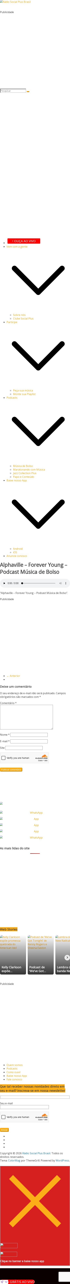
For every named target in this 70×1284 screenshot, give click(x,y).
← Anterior (13, 676)
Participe (12, 322)
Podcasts (12, 397)
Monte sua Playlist (24, 394)
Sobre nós (19, 315)
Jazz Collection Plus (24, 473)
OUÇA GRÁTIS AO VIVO (17, 1282)
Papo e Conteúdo (23, 477)
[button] (38, 311)
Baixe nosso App (17, 480)
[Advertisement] (35, 49)
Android (18, 548)
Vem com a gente (17, 246)
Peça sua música (23, 390)
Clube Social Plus (23, 318)
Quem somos (15, 1065)
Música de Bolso (23, 466)
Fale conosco (14, 1079)
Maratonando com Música (29, 469)
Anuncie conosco (17, 556)
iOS (15, 552)
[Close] (35, 1235)
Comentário (8, 703)
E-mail (5, 741)
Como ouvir (14, 1072)
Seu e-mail (6, 1103)
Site (2, 748)
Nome (5, 734)
